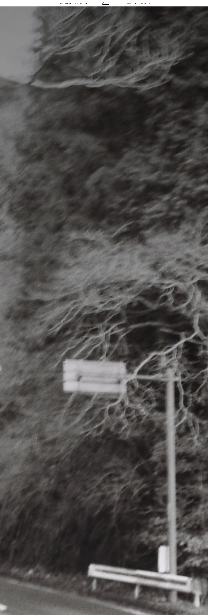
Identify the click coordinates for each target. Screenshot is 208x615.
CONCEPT (129, 3)
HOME (61, 3)
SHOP (86, 3)
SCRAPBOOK (78, 3)
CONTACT (143, 3)
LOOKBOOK (68, 3)
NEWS (136, 3)
